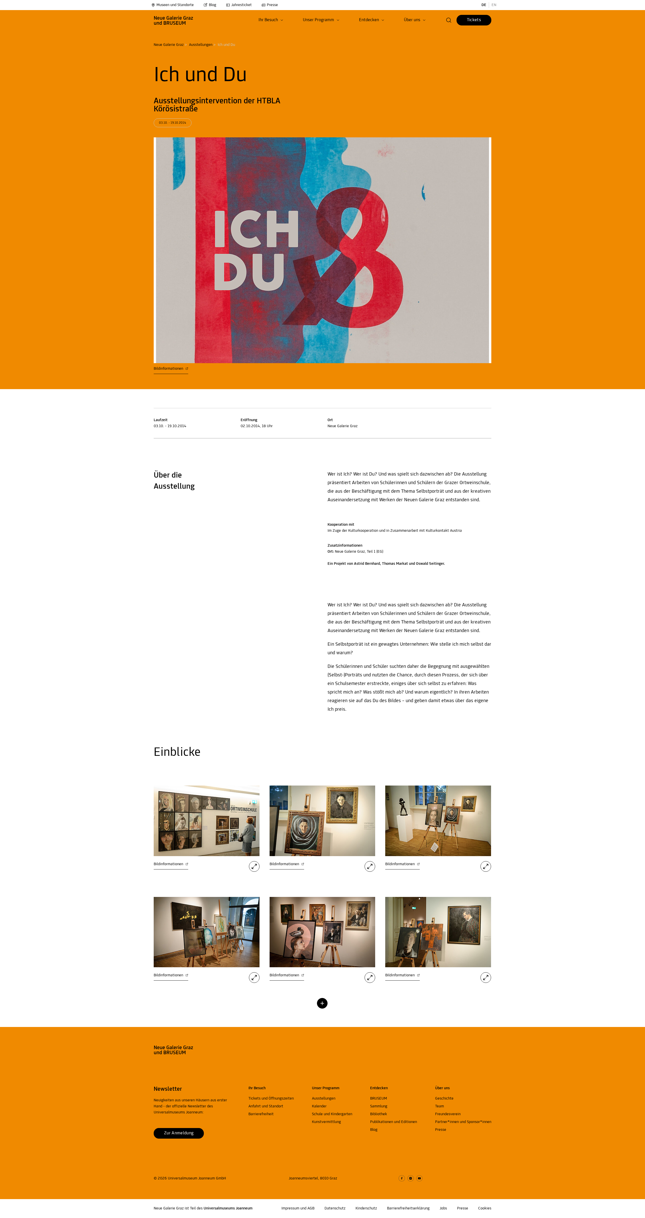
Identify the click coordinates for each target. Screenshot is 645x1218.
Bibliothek (378, 1114)
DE (483, 5)
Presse (272, 5)
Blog (212, 5)
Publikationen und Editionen (393, 1122)
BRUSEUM (378, 1099)
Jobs (443, 1208)
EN (494, 5)
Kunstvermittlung (326, 1122)
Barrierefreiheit (261, 1114)
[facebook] (402, 1178)
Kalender (319, 1106)
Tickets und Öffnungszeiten (271, 1099)
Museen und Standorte (175, 5)
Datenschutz (335, 1208)
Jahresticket (241, 5)
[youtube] (419, 1178)
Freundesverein (448, 1114)
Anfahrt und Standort (265, 1106)
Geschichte (444, 1099)
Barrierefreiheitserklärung (408, 1208)
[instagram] (410, 1178)
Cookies (484, 1208)
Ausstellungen (200, 45)
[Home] (173, 20)
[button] (271, 20)
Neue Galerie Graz (169, 45)
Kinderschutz (366, 1208)
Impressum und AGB (297, 1208)
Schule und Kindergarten (332, 1114)
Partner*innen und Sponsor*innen (463, 1122)
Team (439, 1106)
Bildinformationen (169, 369)
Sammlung (378, 1106)
